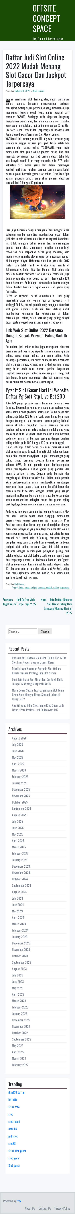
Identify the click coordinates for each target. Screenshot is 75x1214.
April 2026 (18, 764)
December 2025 (21, 789)
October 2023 (20, 956)
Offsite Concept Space (46, 18)
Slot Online (19, 584)
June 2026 (18, 751)
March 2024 (19, 924)
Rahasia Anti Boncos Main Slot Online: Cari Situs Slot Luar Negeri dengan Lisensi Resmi (39, 660)
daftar (21, 587)
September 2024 (21, 885)
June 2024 (18, 905)
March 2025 (19, 847)
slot (10, 1114)
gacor (27, 587)
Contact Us (45, 1208)
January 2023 (19, 1013)
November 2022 (21, 1026)
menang (41, 587)
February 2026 (20, 776)
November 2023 (21, 949)
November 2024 (21, 873)
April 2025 (18, 840)
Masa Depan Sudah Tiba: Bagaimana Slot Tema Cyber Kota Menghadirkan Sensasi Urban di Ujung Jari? (38, 694)
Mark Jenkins (38, 90)
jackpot (34, 587)
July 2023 (17, 975)
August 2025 (19, 815)
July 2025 (17, 821)
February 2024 (20, 930)
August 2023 (19, 969)
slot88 (12, 1143)
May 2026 (17, 757)
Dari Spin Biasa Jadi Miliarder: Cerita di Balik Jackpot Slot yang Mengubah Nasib (37, 681)
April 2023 (18, 994)
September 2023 (21, 962)
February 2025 (20, 853)
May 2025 (17, 834)
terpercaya (64, 587)
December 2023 (21, 943)
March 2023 (19, 1001)
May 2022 (17, 1045)
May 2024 (17, 911)
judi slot (13, 1136)
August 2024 (19, 892)
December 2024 (21, 866)
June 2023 (18, 981)
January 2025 (19, 860)
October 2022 (20, 1033)
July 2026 (17, 744)
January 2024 (19, 937)
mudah (49, 587)
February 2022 (20, 1065)
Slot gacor (14, 1165)
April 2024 (18, 917)
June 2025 (18, 828)
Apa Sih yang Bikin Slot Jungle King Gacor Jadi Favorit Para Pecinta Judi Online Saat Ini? (38, 707)
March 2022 (19, 1058)
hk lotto (12, 1099)
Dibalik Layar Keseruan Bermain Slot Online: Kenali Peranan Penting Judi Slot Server (36, 670)
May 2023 (17, 988)
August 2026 (19, 738)
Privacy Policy (62, 1208)
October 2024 (20, 879)
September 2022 (21, 1039)
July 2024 (17, 898)
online (56, 587)
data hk (12, 1129)
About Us (30, 1208)
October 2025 (20, 802)
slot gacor (14, 1158)
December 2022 (21, 1020)
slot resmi (14, 1121)
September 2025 (21, 808)
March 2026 (19, 770)
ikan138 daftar (16, 1092)
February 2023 (20, 1007)
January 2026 (19, 783)
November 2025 (21, 796)
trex (19, 1201)
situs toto (13, 1107)
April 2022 (18, 1052)
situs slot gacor (17, 1151)
